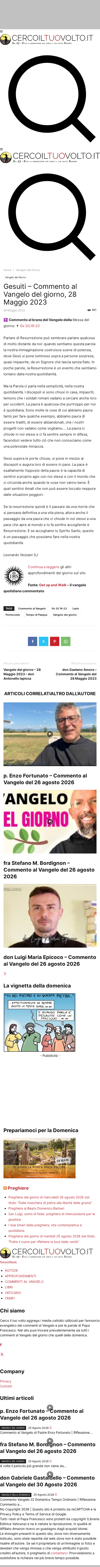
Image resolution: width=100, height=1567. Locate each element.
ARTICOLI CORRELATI (27, 693)
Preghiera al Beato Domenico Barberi (36, 1208)
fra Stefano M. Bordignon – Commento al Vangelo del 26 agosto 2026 (49, 869)
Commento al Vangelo (32, 608)
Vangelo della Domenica (15, 1495)
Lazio (76, 608)
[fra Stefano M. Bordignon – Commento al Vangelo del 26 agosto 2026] (50, 822)
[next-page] (5, 974)
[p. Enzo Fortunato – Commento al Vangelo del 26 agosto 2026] (50, 734)
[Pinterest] (54, 641)
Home (7, 270)
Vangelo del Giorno (15, 277)
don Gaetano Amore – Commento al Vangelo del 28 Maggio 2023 (76, 674)
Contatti (6, 1386)
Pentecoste (13, 614)
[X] (43, 641)
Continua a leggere (43, 567)
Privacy (5, 1381)
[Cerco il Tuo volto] (46, 44)
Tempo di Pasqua (36, 614)
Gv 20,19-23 (30, 326)
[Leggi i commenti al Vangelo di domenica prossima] (39, 1177)
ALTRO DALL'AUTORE (73, 693)
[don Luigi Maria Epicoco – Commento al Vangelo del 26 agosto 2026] (50, 916)
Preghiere (18, 1188)
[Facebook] (32, 641)
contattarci (59, 1553)
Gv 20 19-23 (59, 608)
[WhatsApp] (65, 641)
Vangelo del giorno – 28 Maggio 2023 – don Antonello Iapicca (22, 674)
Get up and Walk (53, 585)
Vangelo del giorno (65, 614)
